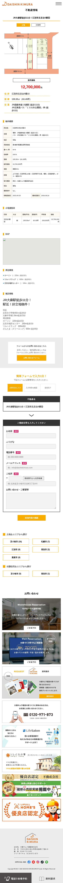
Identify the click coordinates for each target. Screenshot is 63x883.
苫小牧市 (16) (16, 541)
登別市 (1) (45, 574)
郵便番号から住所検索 (33, 478)
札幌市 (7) (45, 541)
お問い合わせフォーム (31, 358)
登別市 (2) (45, 549)
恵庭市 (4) (16, 557)
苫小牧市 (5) (16, 574)
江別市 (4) (16, 549)
